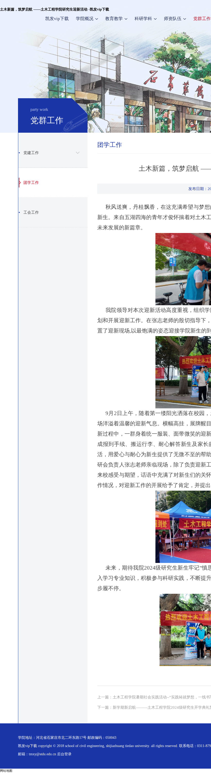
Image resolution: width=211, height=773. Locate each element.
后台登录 (64, 754)
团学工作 (31, 183)
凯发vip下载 (57, 18)
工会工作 (31, 212)
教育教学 (114, 18)
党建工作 (31, 153)
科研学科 (143, 18)
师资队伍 (172, 18)
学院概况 (84, 18)
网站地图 (6, 770)
